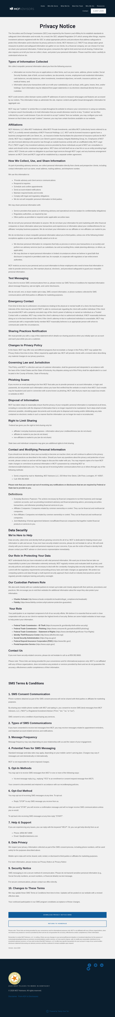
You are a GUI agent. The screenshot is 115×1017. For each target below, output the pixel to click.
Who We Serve (53, 6)
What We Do (65, 6)
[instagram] (95, 965)
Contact (85, 11)
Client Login (98, 11)
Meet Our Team (77, 6)
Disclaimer (12, 996)
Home (43, 6)
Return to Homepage (57, 923)
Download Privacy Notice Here (57, 914)
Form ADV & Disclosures (28, 996)
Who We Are (90, 6)
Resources (101, 6)
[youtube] (88, 969)
